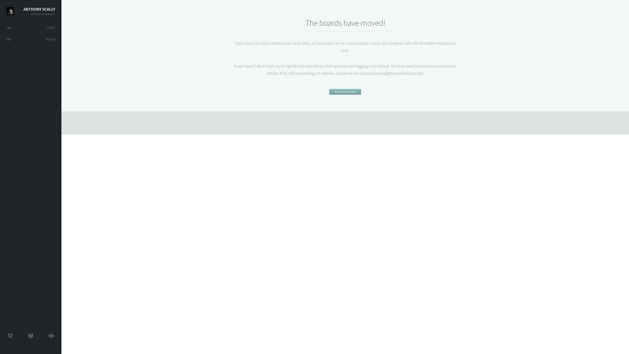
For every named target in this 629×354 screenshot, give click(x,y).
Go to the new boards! (345, 92)
